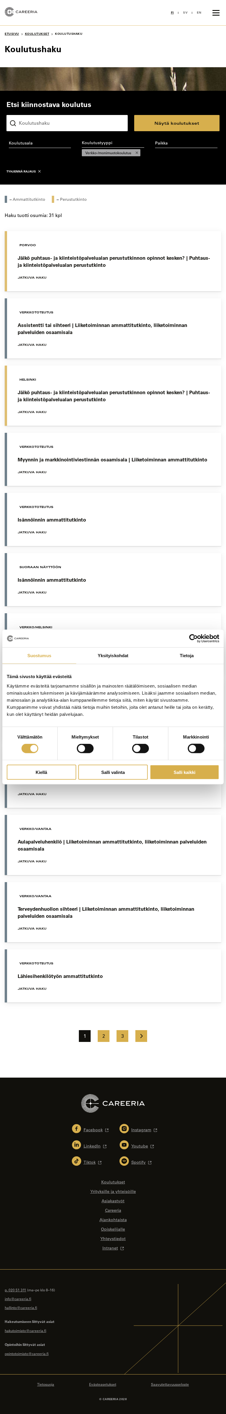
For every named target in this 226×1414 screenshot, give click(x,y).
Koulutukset (37, 34)
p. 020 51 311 (15, 1290)
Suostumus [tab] (39, 655)
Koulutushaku (20, 110)
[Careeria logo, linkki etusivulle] (21, 12)
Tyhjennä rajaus (21, 171)
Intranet (110, 1248)
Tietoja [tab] (187, 655)
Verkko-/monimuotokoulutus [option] (106, 152)
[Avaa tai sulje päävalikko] (216, 12)
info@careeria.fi (18, 1298)
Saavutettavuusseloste (170, 1384)
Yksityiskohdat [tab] (113, 655)
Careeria (113, 1210)
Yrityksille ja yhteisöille (113, 1191)
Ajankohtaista (113, 1219)
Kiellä (41, 772)
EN (199, 12)
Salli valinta (113, 772)
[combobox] (39, 144)
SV (185, 12)
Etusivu (12, 34)
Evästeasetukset (102, 1384)
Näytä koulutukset (176, 123)
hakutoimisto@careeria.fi (25, 1330)
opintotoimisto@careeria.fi (27, 1353)
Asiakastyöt (113, 1200)
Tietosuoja (45, 1384)
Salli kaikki (184, 772)
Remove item (137, 153)
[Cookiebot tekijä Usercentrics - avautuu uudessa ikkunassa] (193, 638)
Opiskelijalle (113, 1229)
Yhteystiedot (113, 1238)
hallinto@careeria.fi (21, 1307)
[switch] (85, 748)
